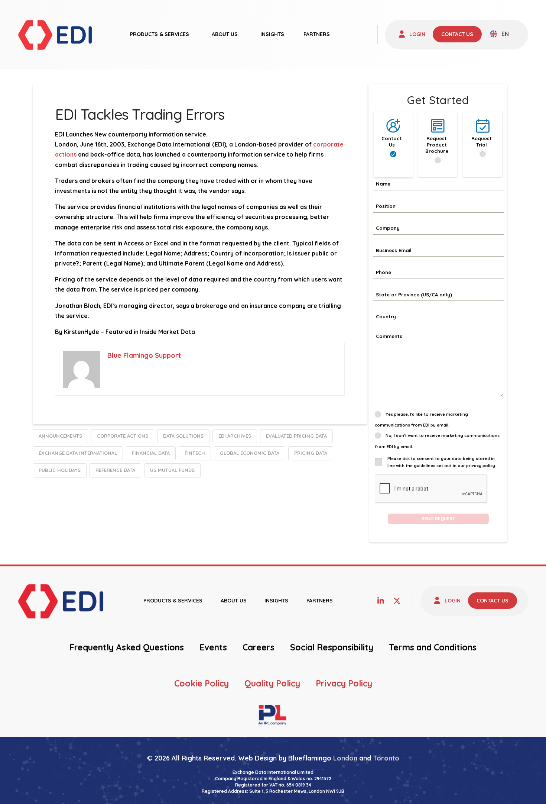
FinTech (195, 453)
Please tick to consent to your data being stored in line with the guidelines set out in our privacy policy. (441, 462)
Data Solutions (183, 436)
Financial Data (151, 453)
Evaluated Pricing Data (296, 436)
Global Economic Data (249, 453)
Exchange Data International (78, 453)
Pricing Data (310, 453)
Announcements (60, 436)
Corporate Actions (122, 436)
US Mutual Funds (172, 470)
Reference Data (115, 470)
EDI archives (234, 436)
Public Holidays (60, 470)
